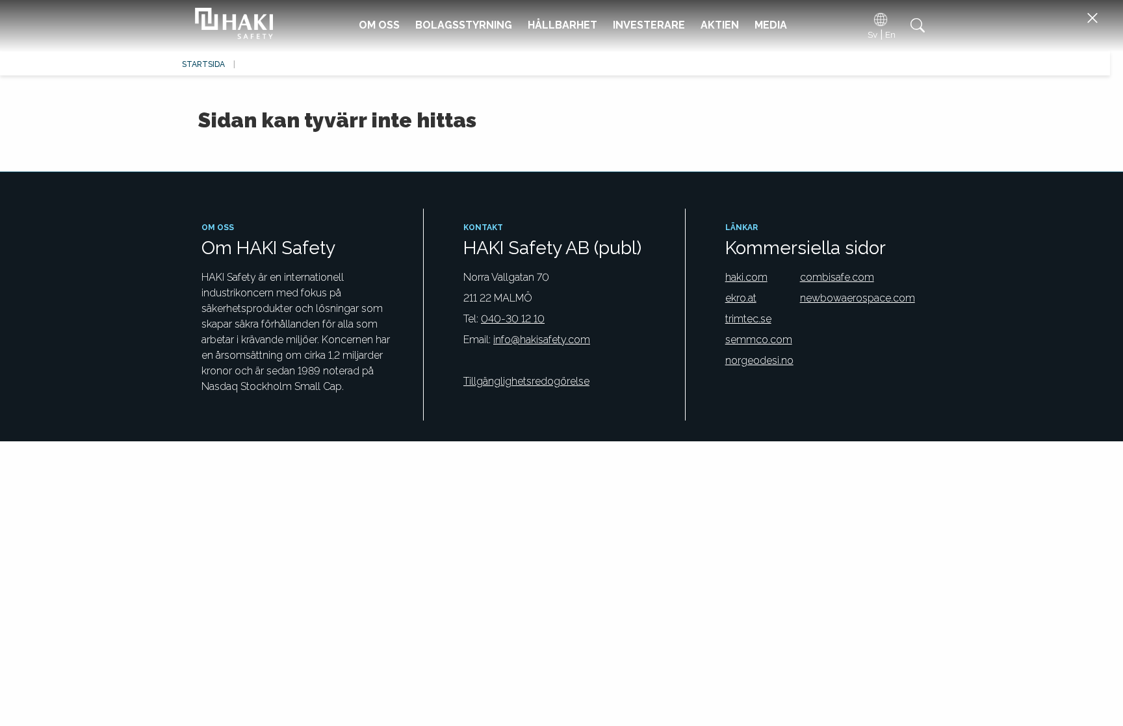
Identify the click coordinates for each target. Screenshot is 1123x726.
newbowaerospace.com (857, 298)
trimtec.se (748, 319)
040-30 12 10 (513, 319)
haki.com (746, 277)
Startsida (203, 64)
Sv (872, 34)
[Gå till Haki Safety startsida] (231, 25)
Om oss (379, 25)
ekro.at (740, 298)
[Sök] (915, 25)
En (890, 34)
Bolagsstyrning (463, 25)
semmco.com (758, 339)
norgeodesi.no (759, 360)
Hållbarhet (562, 25)
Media (771, 25)
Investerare (649, 25)
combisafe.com (837, 277)
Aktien (720, 25)
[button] (1092, 18)
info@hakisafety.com (541, 339)
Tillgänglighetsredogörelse (526, 381)
